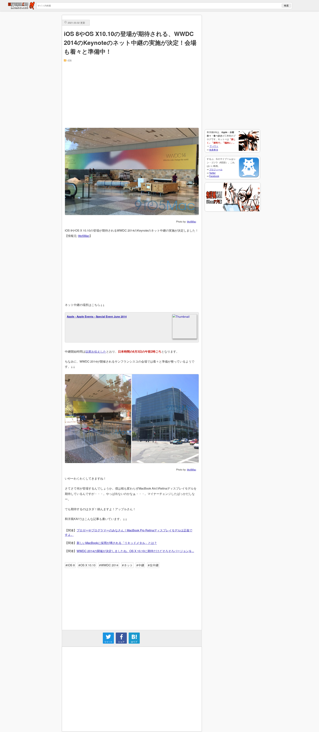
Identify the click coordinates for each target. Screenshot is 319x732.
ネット (128, 565)
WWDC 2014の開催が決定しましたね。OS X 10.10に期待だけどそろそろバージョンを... (135, 551)
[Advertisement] (232, 70)
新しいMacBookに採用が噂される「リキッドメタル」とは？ (117, 543)
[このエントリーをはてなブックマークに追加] (134, 642)
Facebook (214, 176)
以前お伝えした (95, 351)
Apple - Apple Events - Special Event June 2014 (97, 316)
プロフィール (215, 169)
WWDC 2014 (109, 565)
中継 (141, 565)
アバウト (214, 146)
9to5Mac (191, 221)
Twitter (212, 172)
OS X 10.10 (87, 565)
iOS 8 (71, 565)
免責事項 (213, 149)
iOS (70, 60)
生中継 (154, 565)
